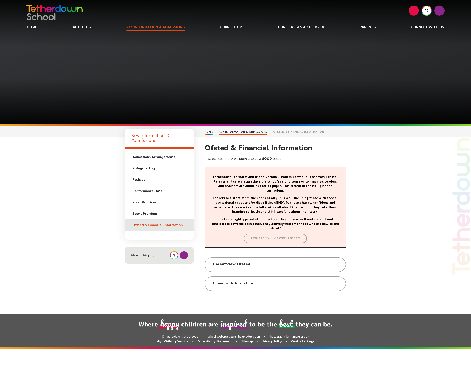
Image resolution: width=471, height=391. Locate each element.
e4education (251, 336)
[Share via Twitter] (174, 255)
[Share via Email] (184, 255)
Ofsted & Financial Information (298, 132)
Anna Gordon (300, 336)
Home (209, 132)
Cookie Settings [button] (302, 341)
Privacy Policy (272, 341)
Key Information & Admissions (243, 132)
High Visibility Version (172, 341)
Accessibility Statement (214, 341)
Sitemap (247, 341)
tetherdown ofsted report (275, 238)
